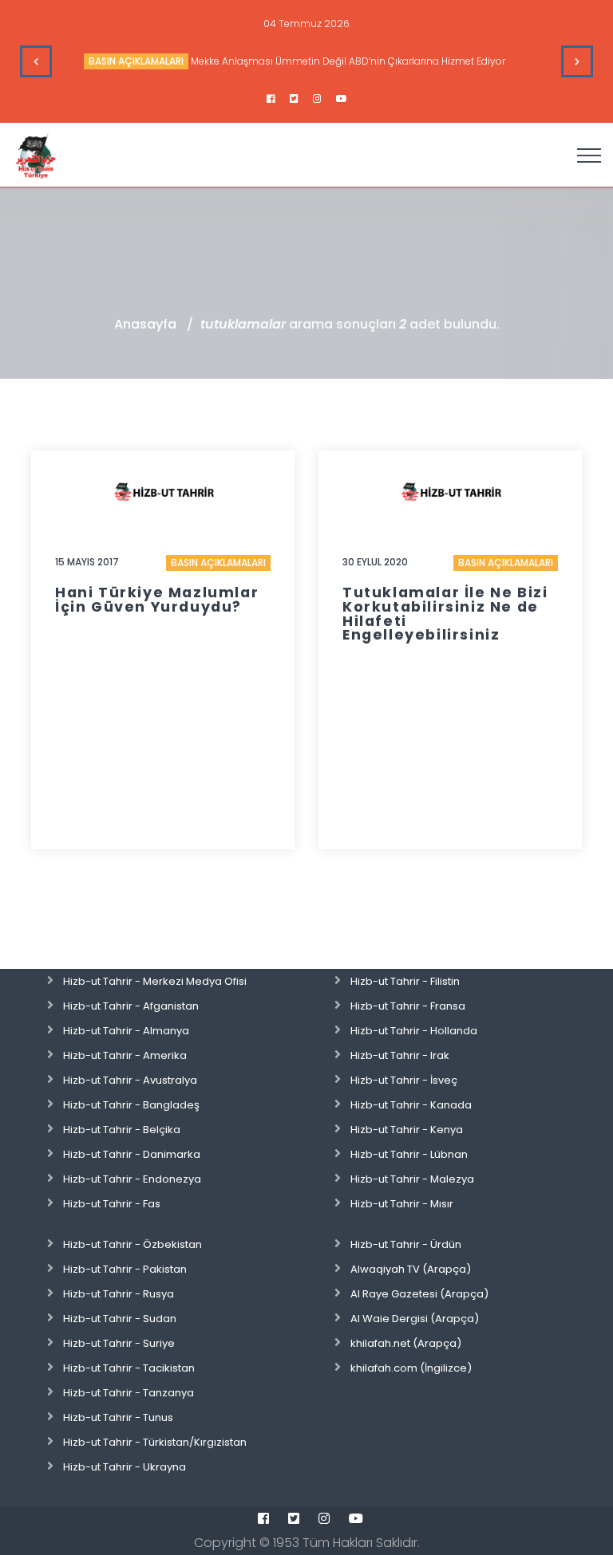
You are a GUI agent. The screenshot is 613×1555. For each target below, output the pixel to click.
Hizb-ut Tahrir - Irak (399, 1055)
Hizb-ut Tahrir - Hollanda (413, 1030)
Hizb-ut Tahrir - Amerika (125, 1055)
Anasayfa (145, 324)
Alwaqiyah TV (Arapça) (410, 1269)
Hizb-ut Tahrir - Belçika (121, 1129)
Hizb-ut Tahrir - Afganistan (131, 1006)
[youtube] (341, 99)
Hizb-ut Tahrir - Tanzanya (128, 1392)
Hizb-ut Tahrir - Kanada (411, 1104)
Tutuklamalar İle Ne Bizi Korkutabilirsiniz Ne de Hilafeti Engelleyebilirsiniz (445, 613)
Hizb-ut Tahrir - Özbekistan (132, 1244)
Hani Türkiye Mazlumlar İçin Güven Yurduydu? (157, 599)
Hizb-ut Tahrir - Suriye (119, 1343)
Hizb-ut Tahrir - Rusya (118, 1293)
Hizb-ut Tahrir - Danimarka (131, 1154)
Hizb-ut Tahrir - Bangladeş (131, 1104)
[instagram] (317, 99)
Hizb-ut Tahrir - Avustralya (130, 1080)
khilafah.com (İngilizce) (411, 1368)
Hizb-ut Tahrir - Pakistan (125, 1269)
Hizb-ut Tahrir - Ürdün (405, 1244)
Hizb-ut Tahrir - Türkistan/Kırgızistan (155, 1442)
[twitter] (294, 99)
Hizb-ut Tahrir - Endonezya (132, 1179)
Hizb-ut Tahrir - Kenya (406, 1129)
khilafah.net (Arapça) (405, 1343)
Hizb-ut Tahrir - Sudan (119, 1318)
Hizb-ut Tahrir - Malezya (412, 1179)
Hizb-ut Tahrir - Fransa (407, 1006)
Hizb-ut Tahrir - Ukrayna (124, 1466)
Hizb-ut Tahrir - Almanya (126, 1030)
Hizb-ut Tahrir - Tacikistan (129, 1368)
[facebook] (271, 99)
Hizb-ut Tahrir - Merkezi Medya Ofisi (155, 981)
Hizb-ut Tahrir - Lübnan (409, 1154)
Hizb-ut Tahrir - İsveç (403, 1080)
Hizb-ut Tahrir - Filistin (405, 981)
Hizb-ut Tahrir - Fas (111, 1203)
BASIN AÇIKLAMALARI (136, 61)
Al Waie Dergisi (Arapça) (414, 1318)
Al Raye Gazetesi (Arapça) (419, 1293)
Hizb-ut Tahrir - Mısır (401, 1203)
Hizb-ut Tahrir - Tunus (118, 1417)
